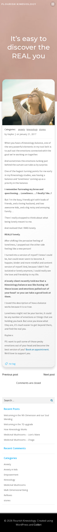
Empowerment (11, 474)
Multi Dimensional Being (16, 490)
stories (42, 129)
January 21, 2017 (28, 134)
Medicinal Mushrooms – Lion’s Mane (22, 434)
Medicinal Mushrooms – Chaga (19, 439)
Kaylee (10, 134)
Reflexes (8, 495)
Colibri (37, 524)
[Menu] (52, 4)
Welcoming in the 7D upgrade (18, 424)
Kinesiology (32, 129)
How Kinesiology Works (15, 429)
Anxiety (21, 129)
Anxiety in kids (11, 469)
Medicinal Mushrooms (15, 484)
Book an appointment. (37, 349)
